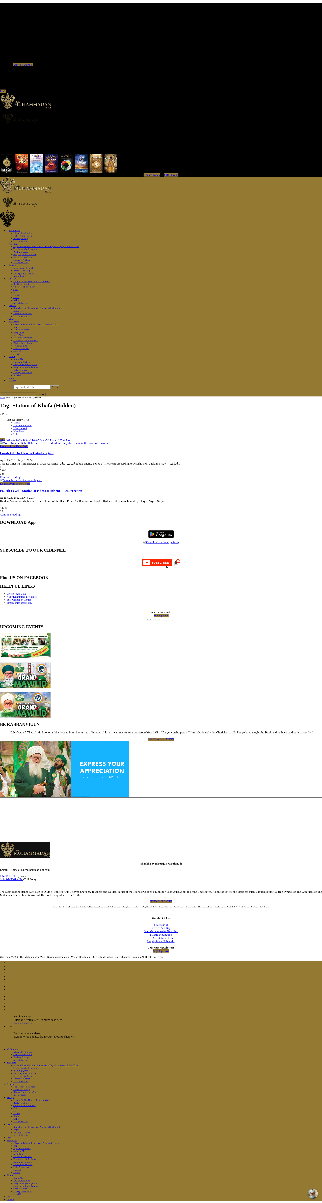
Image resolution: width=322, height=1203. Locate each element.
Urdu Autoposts (21, 348)
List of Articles (20, 241)
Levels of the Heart (11, 446)
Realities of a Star (22, 284)
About (12, 356)
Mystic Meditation (161, 934)
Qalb (15, 289)
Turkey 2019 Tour (22, 372)
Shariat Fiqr (161, 924)
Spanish (17, 351)
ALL (2, 439)
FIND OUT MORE (161, 901)
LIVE (3, 91)
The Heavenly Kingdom (25, 249)
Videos (12, 319)
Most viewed (20, 428)
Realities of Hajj (21, 270)
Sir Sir (16, 295)
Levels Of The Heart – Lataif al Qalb (31, 281)
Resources (14, 321)
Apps (16, 327)
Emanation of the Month (25, 340)
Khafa (16, 297)
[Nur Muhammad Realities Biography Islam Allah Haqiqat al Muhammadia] (161, 118)
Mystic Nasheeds (22, 329)
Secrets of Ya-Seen (22, 257)
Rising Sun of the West (24, 273)
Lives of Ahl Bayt (16, 593)
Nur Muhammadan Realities (22, 596)
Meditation (14, 230)
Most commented (22, 425)
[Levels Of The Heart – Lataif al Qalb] (54, 443)
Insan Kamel (19, 276)
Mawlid (17, 375)
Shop (11, 378)
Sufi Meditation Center (19, 599)
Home (2, 397)
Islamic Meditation (23, 233)
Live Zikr (18, 335)
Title (15, 434)
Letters (12, 305)
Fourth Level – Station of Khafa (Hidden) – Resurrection (41, 491)
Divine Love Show (22, 343)
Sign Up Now (161, 615)
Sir (14, 292)
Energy (12, 278)
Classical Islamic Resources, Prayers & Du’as (36, 324)
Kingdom (13, 244)
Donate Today (152, 175)
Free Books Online (22, 337)
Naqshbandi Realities (24, 268)
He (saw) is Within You (24, 254)
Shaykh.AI (18, 332)
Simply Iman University (19, 602)
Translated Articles (22, 346)
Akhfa (16, 300)
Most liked (18, 431)
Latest (16, 422)
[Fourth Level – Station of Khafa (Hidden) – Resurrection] (21, 480)
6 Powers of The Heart (24, 286)
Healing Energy (21, 238)
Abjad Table (19, 311)
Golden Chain (20, 370)
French (16, 354)
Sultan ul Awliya (21, 362)
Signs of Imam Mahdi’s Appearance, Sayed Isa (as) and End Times (46, 246)
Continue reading (10, 477)
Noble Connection (22, 236)
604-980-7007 (8, 876)
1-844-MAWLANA (11, 879)
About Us (18, 359)
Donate (12, 380)
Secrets (12, 265)
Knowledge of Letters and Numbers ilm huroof (36, 308)
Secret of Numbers (22, 313)
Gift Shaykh (171, 175)
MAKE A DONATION (161, 739)
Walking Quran (21, 252)
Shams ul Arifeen (21, 260)
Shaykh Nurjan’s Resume (25, 367)
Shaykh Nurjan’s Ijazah (25, 364)
